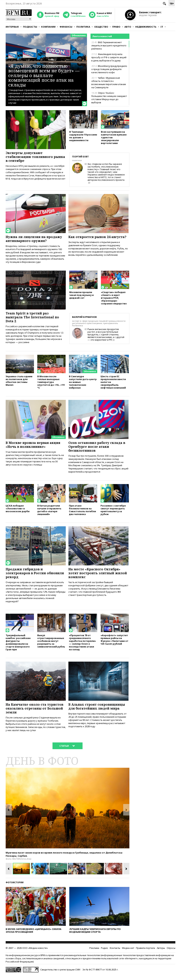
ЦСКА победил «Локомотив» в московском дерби (18, 508)
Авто (127, 26)
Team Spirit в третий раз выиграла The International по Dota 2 (32, 317)
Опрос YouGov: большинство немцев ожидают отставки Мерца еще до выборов (109, 97)
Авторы (161, 948)
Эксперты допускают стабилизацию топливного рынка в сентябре (35, 157)
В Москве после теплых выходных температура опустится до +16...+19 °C (50, 382)
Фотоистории (15, 882)
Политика (83, 26)
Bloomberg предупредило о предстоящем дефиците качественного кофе (109, 69)
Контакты (115, 948)
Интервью (12, 26)
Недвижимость (145, 26)
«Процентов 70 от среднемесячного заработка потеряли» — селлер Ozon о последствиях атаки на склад (82, 642)
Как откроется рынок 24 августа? (97, 237)
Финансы (66, 26)
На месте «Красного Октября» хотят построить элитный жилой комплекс (97, 573)
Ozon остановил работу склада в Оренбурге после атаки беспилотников (96, 447)
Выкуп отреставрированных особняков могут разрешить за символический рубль (51, 641)
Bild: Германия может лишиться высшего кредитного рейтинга (108, 45)
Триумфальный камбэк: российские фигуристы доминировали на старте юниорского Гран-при (18, 642)
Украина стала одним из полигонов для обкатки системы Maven (19, 380)
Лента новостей (102, 36)
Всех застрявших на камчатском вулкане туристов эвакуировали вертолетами (114, 137)
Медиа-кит (128, 948)
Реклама (94, 948)
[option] (67, 808)
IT (161, 26)
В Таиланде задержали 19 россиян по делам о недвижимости (83, 136)
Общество (101, 26)
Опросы (171, 948)
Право (116, 26)
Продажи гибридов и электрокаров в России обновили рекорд (35, 573)
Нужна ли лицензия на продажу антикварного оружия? (34, 239)
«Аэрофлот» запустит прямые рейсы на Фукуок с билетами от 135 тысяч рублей (114, 639)
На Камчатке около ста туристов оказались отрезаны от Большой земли (34, 708)
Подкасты (30, 26)
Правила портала (145, 948)
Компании (48, 26)
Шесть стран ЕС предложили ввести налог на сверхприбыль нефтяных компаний (113, 382)
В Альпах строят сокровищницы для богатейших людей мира (96, 706)
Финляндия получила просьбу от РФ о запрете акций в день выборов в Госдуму (108, 57)
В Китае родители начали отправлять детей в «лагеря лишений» (49, 510)
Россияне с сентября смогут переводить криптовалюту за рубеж (113, 510)
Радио (104, 948)
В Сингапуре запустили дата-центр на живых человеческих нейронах (83, 382)
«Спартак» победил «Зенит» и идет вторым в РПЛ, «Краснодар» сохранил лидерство (114, 298)
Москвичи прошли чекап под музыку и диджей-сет (81, 295)
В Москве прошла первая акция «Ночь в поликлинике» (33, 445)
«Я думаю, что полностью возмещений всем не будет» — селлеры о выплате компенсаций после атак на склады (44, 75)
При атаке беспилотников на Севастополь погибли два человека (82, 510)
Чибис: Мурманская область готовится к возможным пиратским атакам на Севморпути (108, 82)
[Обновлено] (83, 356)
